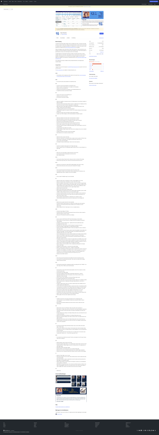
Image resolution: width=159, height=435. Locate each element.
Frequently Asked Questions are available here (62, 406)
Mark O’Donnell (64, 34)
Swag (96, 426)
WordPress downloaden (153, 1)
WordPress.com (128, 422)
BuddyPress (128, 426)
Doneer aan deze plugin (92, 85)
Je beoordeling (91, 71)
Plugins (35, 425)
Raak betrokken (97, 422)
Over (4, 422)
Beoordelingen (62, 37)
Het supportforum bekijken (93, 78)
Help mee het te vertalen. (87, 6)
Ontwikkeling (73, 37)
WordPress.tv (67, 426)
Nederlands (12, 430)
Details (57, 37)
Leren (65, 422)
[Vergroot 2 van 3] (85, 376)
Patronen (35, 426)
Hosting (4, 425)
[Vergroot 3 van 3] (85, 388)
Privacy (4, 426)
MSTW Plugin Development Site (70, 47)
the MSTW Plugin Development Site (73, 66)
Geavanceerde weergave (93, 56)
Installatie (68, 37)
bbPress (127, 425)
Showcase (35, 422)
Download (101, 33)
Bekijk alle (102, 71)
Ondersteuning (101, 37)
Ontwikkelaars (66, 425)
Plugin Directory (5, 4)
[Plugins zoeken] (12, 9)
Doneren (96, 425)
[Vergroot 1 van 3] (69, 376)
